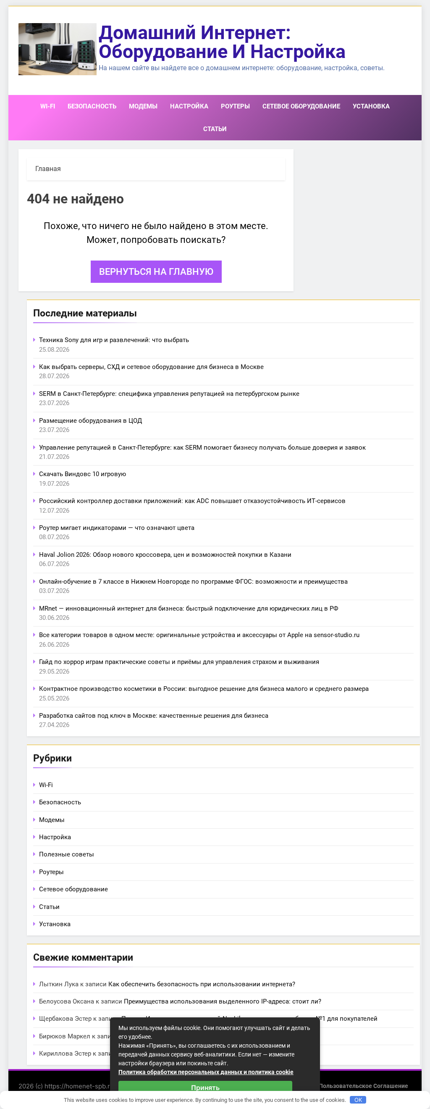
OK (358, 1099)
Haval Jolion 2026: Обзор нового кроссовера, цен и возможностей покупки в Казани (165, 554)
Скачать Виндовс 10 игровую (82, 474)
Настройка (189, 106)
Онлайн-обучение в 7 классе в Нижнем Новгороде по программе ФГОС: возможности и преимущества (193, 581)
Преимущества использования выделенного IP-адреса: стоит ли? (222, 1001)
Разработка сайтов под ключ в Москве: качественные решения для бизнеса (153, 715)
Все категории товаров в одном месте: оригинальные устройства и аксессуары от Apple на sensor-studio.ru (199, 635)
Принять (205, 1087)
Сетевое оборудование (301, 106)
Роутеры (235, 106)
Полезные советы (66, 854)
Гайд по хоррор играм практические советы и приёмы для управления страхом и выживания (179, 662)
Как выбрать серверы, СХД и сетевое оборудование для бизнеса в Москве (151, 367)
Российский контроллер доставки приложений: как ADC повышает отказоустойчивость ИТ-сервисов (192, 501)
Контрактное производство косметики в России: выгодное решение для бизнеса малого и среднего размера (204, 689)
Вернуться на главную (156, 271)
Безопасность (92, 106)
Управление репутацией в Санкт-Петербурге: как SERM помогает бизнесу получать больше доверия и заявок (202, 447)
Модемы (143, 106)
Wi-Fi (47, 106)
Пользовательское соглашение (363, 1086)
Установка (371, 106)
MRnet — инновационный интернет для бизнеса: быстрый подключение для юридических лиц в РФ (188, 608)
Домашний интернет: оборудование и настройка (222, 42)
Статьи (215, 129)
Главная (48, 169)
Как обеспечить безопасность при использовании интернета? (201, 984)
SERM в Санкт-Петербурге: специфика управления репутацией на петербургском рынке (169, 394)
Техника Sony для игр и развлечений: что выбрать (114, 340)
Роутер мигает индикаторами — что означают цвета (116, 528)
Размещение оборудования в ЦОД (90, 420)
